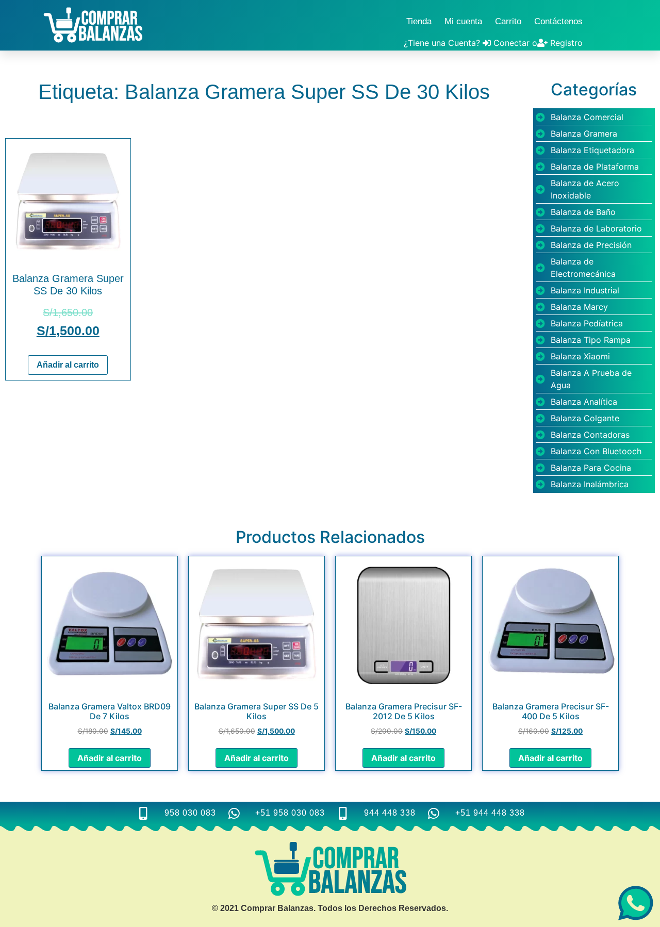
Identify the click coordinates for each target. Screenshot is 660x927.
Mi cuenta (463, 21)
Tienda (419, 21)
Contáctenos (558, 21)
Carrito (508, 21)
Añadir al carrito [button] (68, 364)
